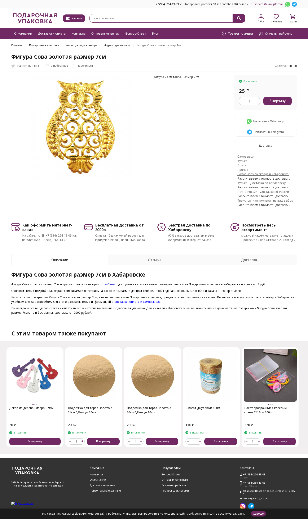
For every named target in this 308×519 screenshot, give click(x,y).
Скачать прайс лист (175, 485)
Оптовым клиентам (105, 33)
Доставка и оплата (52, 33)
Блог (155, 33)
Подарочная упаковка (44, 45)
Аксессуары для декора (81, 45)
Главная (16, 45)
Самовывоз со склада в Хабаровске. (263, 174)
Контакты (78, 33)
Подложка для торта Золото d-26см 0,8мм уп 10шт (149, 410)
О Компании (23, 33)
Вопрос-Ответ (135, 33)
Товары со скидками (175, 490)
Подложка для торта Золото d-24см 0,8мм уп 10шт (90, 410)
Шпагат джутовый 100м (202, 408)
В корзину (277, 100)
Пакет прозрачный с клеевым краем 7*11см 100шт (265, 410)
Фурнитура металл (117, 45)
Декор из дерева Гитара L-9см (31, 408)
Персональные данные (105, 490)
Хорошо (258, 513)
